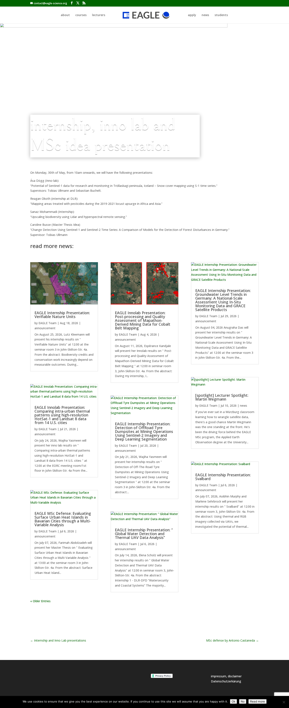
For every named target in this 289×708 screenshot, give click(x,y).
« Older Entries (40, 601)
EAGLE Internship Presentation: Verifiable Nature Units (62, 314)
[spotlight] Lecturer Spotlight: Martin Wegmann (221, 397)
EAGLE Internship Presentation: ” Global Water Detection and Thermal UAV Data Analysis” (144, 533)
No (243, 701)
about (65, 15)
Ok (233, 701)
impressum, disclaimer (226, 676)
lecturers (98, 15)
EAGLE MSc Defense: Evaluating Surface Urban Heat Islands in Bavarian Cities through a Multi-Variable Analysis (62, 519)
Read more (257, 701)
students (221, 15)
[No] (284, 702)
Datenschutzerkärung (226, 681)
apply (192, 15)
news (205, 15)
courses (81, 15)
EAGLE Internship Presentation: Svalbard (223, 476)
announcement (44, 328)
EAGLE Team (47, 323)
